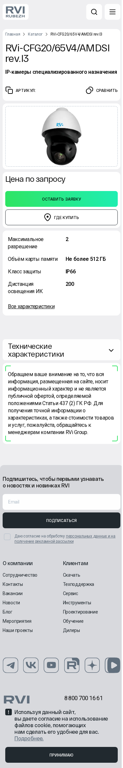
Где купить (66, 217)
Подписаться (61, 520)
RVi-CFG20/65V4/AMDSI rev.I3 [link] (77, 34)
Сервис (70, 593)
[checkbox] (7, 537)
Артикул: (26, 90)
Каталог (35, 34)
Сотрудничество (20, 575)
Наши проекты (18, 630)
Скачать (71, 575)
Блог (7, 612)
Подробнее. (29, 738)
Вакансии (13, 593)
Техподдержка (78, 584)
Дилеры (71, 630)
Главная (12, 34)
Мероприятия (17, 621)
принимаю (62, 755)
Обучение (73, 621)
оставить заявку (61, 199)
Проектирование (80, 612)
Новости (11, 602)
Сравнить (107, 90)
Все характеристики (31, 306)
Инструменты (77, 602)
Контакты (13, 584)
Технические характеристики (36, 350)
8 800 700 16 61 (83, 698)
